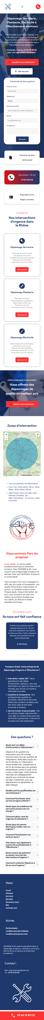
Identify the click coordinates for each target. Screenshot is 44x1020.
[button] (22, 62)
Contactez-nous (11, 908)
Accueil (8, 890)
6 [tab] (28, 655)
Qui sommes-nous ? (12, 902)
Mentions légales (11, 928)
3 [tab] (21, 655)
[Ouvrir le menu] (22, 6)
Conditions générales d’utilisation (17, 931)
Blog (7, 905)
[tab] (22, 765)
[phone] (38, 6)
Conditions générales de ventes (17, 934)
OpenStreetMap (27, 475)
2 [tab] (18, 655)
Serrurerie (9, 896)
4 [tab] (23, 655)
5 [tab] (25, 655)
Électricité (9, 899)
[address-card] (11, 197)
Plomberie (9, 893)
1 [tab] (16, 655)
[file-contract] (10, 157)
